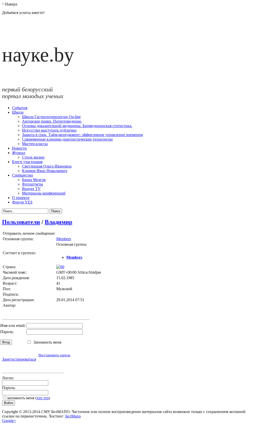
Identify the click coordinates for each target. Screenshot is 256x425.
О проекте (21, 198)
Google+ (9, 421)
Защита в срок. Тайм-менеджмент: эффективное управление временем (82, 135)
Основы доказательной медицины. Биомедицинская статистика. (77, 126)
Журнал (18, 153)
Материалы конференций (44, 193)
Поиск (55, 211)
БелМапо (73, 416)
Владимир (58, 222)
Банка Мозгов (34, 180)
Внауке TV (31, 189)
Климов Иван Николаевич (44, 171)
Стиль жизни (33, 157)
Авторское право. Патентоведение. (52, 121)
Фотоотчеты (32, 184)
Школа (18, 112)
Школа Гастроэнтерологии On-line (51, 117)
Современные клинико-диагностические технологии (67, 139)
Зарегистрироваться (19, 359)
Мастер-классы (35, 144)
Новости (19, 148)
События (19, 108)
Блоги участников (27, 162)
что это (42, 398)
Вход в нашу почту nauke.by (31, 365)
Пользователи (21, 222)
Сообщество (22, 175)
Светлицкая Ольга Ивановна (47, 166)
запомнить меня (20, 398)
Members (63, 239)
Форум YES (22, 202)
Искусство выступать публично (49, 130)
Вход (6, 342)
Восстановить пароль (54, 355)
